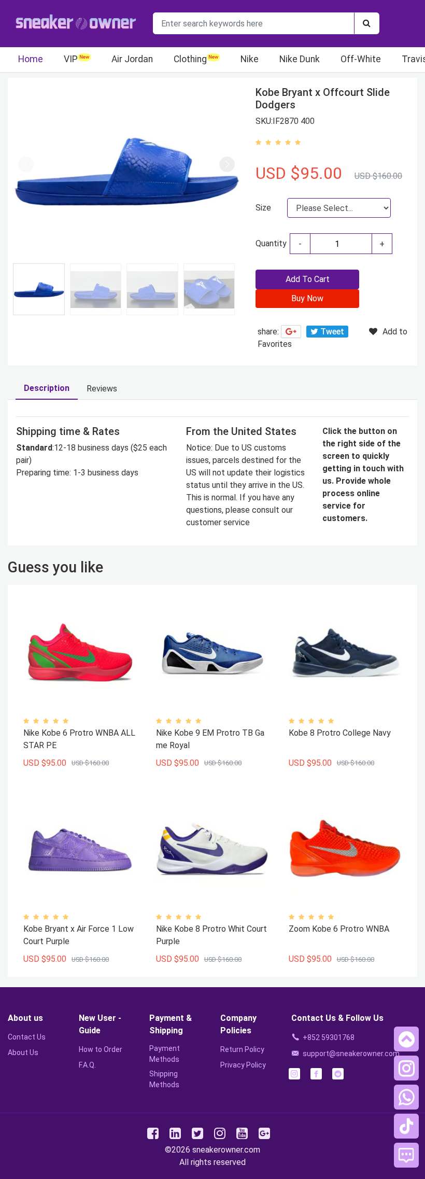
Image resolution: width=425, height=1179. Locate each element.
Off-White (361, 59)
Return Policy (242, 1049)
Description (46, 388)
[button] (227, 164)
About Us (23, 1052)
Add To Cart (308, 279)
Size (263, 208)
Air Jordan (132, 59)
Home (30, 59)
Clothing (190, 59)
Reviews (102, 389)
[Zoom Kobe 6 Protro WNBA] (345, 848)
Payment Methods (164, 1053)
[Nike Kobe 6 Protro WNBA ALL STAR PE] (79, 652)
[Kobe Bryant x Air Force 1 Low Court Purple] (79, 848)
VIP (71, 59)
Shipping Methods (164, 1079)
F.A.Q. (87, 1065)
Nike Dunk (299, 59)
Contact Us (27, 1037)
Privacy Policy (243, 1065)
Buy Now (307, 298)
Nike (249, 59)
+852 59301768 (329, 1037)
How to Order (100, 1049)
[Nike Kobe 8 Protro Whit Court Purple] (212, 848)
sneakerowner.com (226, 1150)
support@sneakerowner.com (351, 1053)
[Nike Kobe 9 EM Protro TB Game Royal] (212, 652)
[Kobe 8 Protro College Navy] (345, 652)
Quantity (271, 243)
